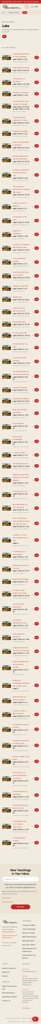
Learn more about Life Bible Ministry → (9, 937)
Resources (6, 972)
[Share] (4, 36)
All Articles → (26, 1008)
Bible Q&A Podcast (29, 937)
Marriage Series (28, 941)
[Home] (3, 12)
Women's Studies (28, 933)
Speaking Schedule (9, 997)
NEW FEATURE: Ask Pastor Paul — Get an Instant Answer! (20, 2)
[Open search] (27, 7)
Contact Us (6, 1001)
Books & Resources (9, 968)
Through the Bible (14, 12)
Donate (5, 976)
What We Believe (8, 993)
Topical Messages (29, 929)
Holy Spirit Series (28, 945)
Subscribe (20, 907)
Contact (23, 1021)
